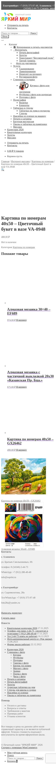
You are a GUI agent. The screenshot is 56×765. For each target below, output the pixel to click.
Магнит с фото (20, 668)
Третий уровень (27, 60)
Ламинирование (27, 71)
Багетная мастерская (23, 121)
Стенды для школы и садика (21, 690)
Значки (16, 671)
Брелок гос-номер (22, 665)
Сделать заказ (47, 8)
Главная (5, 161)
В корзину (21, 320)
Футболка (18, 657)
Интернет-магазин (20, 161)
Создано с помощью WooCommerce (19, 747)
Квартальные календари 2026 (22, 628)
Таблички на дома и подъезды (34, 110)
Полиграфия (19, 100)
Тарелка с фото (21, 663)
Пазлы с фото (20, 674)
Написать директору (11, 613)
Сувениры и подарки (24, 79)
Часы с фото (19, 676)
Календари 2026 (15, 129)
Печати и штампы (22, 119)
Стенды (23, 113)
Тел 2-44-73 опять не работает (22, 636)
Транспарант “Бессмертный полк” (36, 58)
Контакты (12, 28)
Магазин (17, 127)
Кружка (17, 655)
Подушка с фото (27, 97)
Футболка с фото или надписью (35, 94)
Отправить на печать (18, 25)
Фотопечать (21, 50)
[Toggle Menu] (2, 40)
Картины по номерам (42, 161)
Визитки (23, 102)
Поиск (33, 33)
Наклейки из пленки (17, 692)
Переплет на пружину (30, 74)
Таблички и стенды (23, 108)
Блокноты (24, 105)
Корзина (12, 761)
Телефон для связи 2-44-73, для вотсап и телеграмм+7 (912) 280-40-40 (27, 632)
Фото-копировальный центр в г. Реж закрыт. (29, 639)
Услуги (16, 66)
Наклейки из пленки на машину (29, 116)
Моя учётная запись (17, 752)
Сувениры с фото (16, 652)
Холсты (23, 55)
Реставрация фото (28, 77)
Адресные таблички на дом (21, 687)
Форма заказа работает (18, 644)
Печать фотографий (29, 52)
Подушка (18, 660)
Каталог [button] (13, 44)
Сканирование (26, 68)
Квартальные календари (19, 132)
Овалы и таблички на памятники (30, 124)
